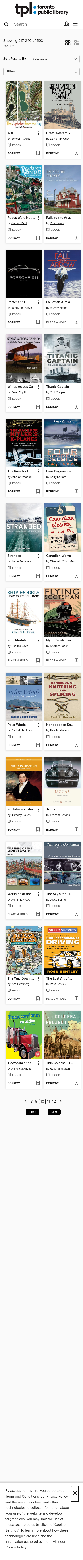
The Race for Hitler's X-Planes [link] (22, 471)
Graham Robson (60, 815)
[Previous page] (26, 1101)
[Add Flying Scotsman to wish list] (76, 661)
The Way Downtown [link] (22, 979)
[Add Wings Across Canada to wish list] (38, 407)
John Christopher (21, 477)
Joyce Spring (58, 899)
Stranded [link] (14, 556)
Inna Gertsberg (20, 984)
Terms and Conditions (22, 1496)
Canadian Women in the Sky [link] (60, 556)
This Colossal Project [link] (60, 1063)
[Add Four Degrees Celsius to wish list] (76, 492)
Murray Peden (58, 308)
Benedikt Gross (20, 139)
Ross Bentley (58, 984)
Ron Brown (57, 223)
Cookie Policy (15, 1547)
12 (54, 1101)
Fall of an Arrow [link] (58, 302)
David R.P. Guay (59, 139)
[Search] (6, 24)
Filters (11, 71)
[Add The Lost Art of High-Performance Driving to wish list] (76, 999)
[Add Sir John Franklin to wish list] (38, 830)
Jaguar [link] (51, 810)
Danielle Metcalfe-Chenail (24, 730)
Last (54, 1112)
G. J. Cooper (57, 392)
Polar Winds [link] (17, 725)
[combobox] (32, 24)
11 (48, 1101)
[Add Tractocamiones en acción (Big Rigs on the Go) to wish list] (38, 1083)
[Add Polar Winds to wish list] (38, 745)
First (32, 1112)
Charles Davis (19, 646)
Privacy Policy (57, 1496)
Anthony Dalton (21, 815)
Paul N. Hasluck (59, 730)
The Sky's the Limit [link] (60, 894)
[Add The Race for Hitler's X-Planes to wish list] (38, 492)
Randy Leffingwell (22, 308)
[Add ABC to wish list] (38, 153)
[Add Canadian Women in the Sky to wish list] (76, 576)
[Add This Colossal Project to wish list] (76, 1083)
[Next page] (60, 1101)
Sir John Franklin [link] (20, 810)
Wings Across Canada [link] (22, 387)
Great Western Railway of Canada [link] (60, 133)
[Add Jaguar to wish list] (76, 830)
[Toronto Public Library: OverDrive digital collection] (41, 9)
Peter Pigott (18, 392)
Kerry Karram (58, 477)
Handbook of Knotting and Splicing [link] (60, 725)
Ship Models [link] (17, 640)
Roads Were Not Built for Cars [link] (22, 218)
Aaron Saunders (21, 561)
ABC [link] (11, 133)
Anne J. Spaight (21, 1068)
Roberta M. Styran (61, 1068)
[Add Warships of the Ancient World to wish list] (38, 914)
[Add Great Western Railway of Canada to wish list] (76, 153)
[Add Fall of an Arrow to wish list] (76, 323)
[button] (68, 44)
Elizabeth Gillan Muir (62, 561)
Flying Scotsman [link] (58, 640)
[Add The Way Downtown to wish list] (38, 999)
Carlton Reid (19, 223)
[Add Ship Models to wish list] (38, 661)
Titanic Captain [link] (57, 387)
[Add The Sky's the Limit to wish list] (76, 914)
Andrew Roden (59, 646)
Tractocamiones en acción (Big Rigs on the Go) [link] (22, 1063)
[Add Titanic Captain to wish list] (76, 407)
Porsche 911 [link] (16, 302)
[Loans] (66, 24)
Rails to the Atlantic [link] (60, 218)
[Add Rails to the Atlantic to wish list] (76, 238)
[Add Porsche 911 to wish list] (38, 323)
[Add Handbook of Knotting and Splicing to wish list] (76, 745)
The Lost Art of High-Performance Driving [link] (60, 979)
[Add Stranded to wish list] (38, 576)
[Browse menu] (75, 24)
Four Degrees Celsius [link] (60, 471)
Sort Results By (14, 59)
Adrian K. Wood (20, 899)
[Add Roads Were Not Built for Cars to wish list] (38, 238)
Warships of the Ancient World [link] (22, 894)
